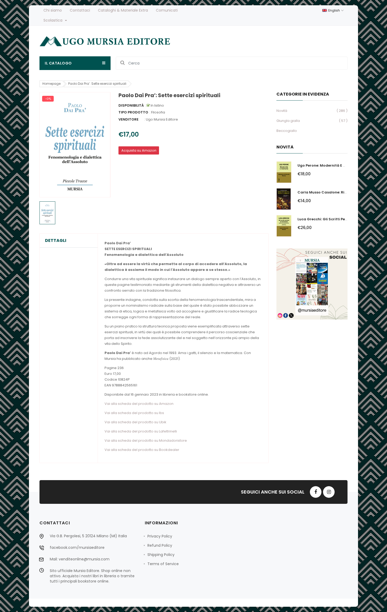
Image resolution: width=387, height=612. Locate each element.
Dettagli (55, 240)
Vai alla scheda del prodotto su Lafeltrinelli (141, 431)
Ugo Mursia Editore (162, 119)
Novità (281, 110)
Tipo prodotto (133, 112)
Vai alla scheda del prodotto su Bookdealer (142, 449)
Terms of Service (163, 563)
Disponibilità (131, 105)
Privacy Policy (159, 536)
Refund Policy (159, 545)
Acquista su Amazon (138, 150)
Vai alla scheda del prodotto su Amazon (139, 403)
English (334, 10)
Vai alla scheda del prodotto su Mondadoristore (146, 440)
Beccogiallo (286, 130)
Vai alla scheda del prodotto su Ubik (135, 422)
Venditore (128, 119)
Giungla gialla (288, 120)
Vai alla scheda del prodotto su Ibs (134, 412)
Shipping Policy (161, 554)
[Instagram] (329, 492)
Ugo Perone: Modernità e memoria (328, 165)
